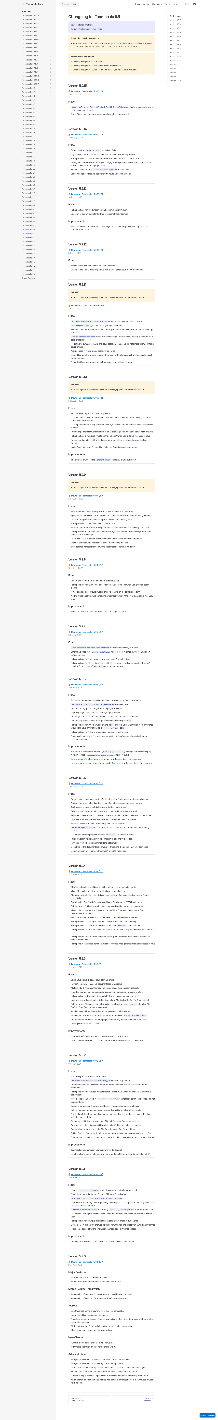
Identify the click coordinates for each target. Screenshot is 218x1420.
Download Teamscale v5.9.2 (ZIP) (87, 1061)
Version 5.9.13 (175, 28)
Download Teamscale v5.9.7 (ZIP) (87, 632)
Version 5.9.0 (175, 81)
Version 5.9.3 (175, 69)
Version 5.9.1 (175, 77)
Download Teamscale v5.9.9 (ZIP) (87, 495)
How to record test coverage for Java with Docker (95, 763)
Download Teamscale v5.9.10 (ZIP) (87, 398)
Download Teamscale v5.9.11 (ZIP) (87, 305)
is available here (94, 29)
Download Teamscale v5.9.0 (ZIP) (87, 1262)
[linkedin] (194, 4)
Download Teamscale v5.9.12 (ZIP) (87, 250)
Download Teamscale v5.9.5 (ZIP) (87, 783)
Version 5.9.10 (175, 40)
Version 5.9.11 (175, 36)
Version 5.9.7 (175, 52)
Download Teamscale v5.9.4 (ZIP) (87, 871)
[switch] (186, 4)
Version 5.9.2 (175, 73)
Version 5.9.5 (175, 60)
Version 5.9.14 (175, 24)
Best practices (78, 759)
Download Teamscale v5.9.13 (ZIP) (87, 194)
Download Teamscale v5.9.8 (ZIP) (87, 565)
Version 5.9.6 (175, 56)
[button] (37, 11)
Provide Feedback (207, 1415)
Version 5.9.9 (175, 44)
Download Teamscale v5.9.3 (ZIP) (87, 964)
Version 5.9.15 (175, 20)
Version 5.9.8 (175, 48)
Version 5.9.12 (175, 32)
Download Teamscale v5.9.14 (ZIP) (87, 134)
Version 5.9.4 (175, 65)
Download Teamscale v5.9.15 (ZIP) (87, 91)
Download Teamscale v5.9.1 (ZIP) (87, 1174)
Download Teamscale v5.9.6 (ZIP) (87, 684)
